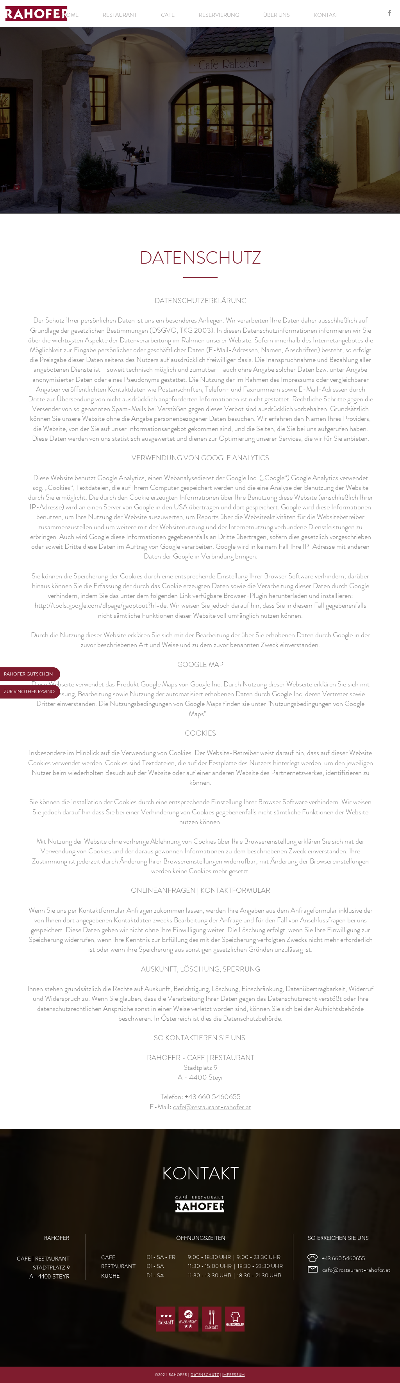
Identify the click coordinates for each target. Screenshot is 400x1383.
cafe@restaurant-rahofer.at (212, 1107)
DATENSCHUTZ (205, 1374)
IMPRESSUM (233, 1374)
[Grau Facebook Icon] (389, 13)
